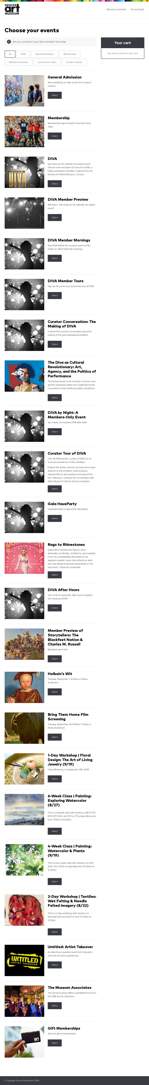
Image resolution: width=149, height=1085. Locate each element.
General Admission (44, 54)
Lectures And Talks (47, 62)
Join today (60, 41)
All (10, 54)
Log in (36, 41)
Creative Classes (74, 62)
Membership (70, 54)
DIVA (23, 54)
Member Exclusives (18, 62)
